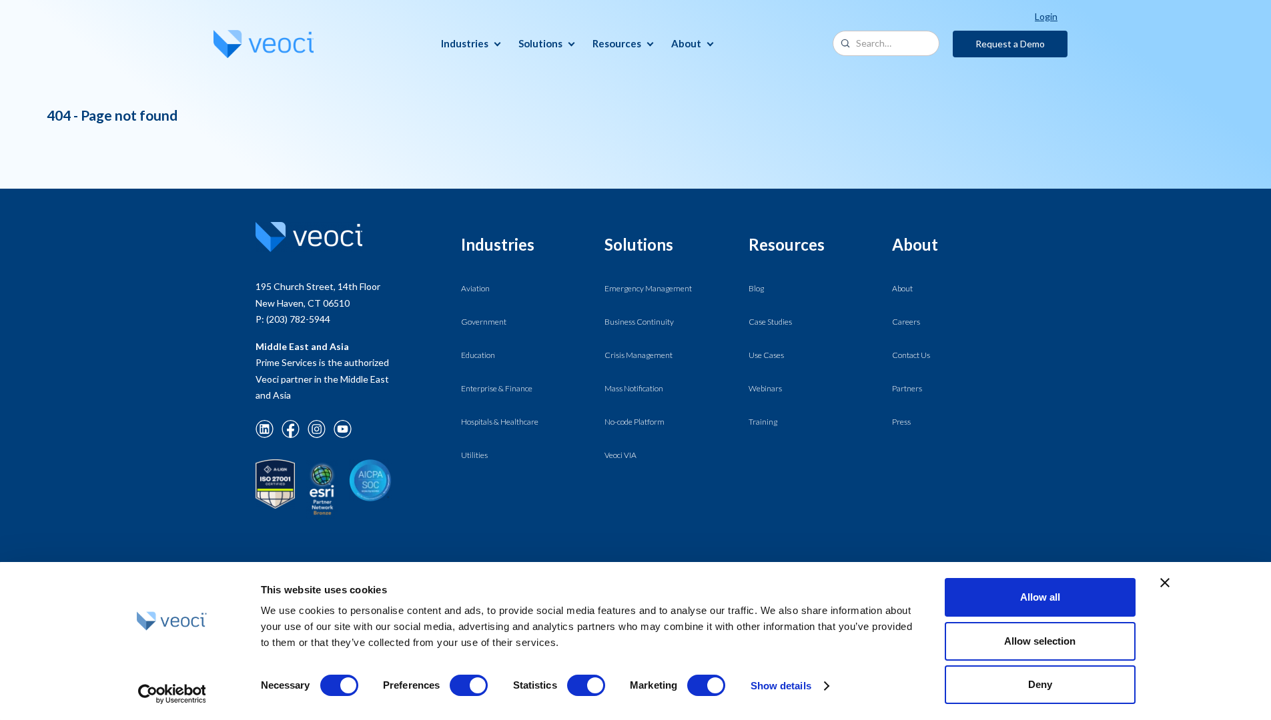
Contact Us (911, 355)
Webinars (765, 388)
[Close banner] (1165, 582)
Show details (781, 685)
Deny (1040, 684)
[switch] (469, 685)
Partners (907, 388)
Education (478, 355)
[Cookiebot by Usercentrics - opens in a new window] (171, 694)
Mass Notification (633, 388)
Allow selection (1040, 641)
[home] (264, 44)
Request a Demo (1010, 43)
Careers (906, 322)
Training (763, 422)
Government (483, 322)
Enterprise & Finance (496, 388)
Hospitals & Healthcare (499, 422)
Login (1046, 16)
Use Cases (766, 355)
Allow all (1040, 597)
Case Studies (770, 322)
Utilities (474, 455)
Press (901, 422)
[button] (469, 44)
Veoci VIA (620, 455)
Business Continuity (639, 322)
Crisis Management (638, 355)
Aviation (475, 288)
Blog (756, 288)
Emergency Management (648, 288)
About (902, 288)
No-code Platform (634, 422)
